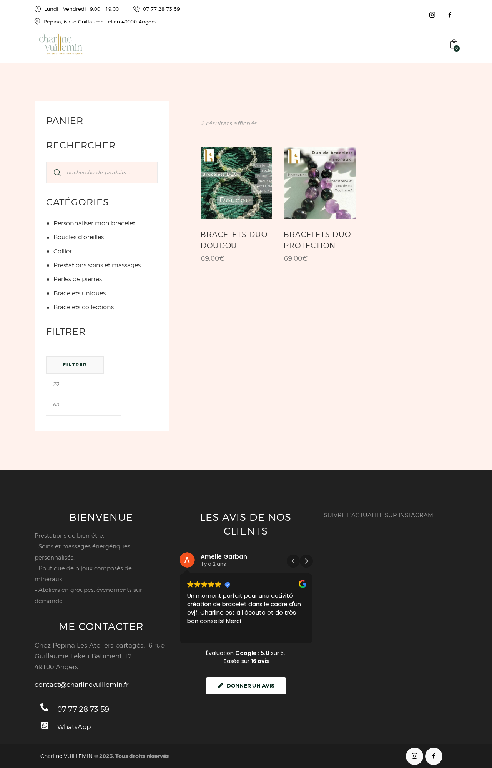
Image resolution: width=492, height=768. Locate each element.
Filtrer (75, 365)
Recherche (52, 172)
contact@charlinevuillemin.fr (81, 684)
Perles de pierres (77, 279)
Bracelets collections (83, 307)
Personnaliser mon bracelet (94, 223)
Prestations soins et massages (97, 265)
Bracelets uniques (79, 293)
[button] (306, 561)
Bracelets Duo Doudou (234, 240)
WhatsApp (74, 727)
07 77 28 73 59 (83, 709)
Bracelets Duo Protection (317, 240)
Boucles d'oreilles (78, 237)
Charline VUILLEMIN (66, 756)
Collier (62, 251)
